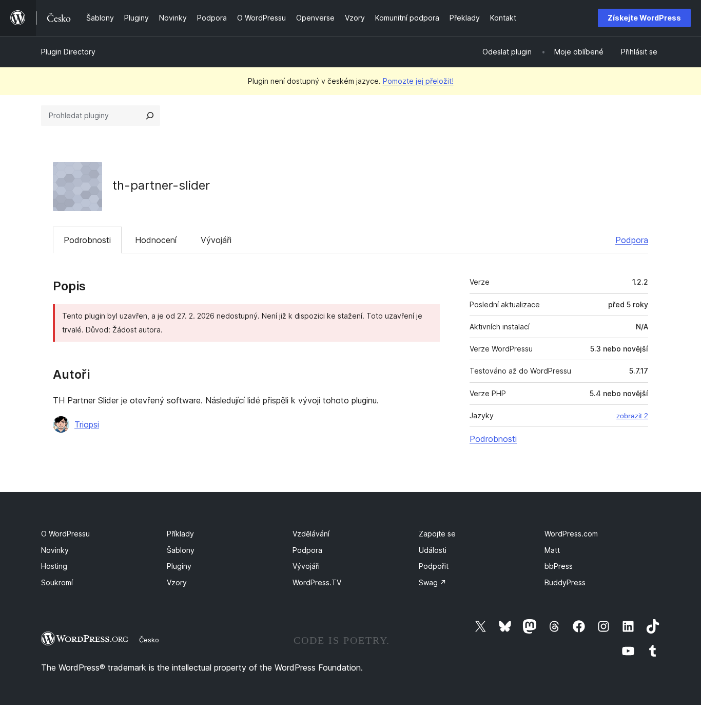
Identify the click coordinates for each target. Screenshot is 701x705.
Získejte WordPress (644, 17)
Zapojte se (437, 533)
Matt (552, 550)
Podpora (631, 240)
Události (432, 550)
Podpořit (434, 566)
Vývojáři (216, 240)
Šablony (180, 550)
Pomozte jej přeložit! (418, 81)
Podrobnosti (87, 240)
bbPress (558, 566)
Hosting (54, 566)
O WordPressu (65, 533)
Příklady (180, 533)
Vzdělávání (311, 533)
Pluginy (179, 566)
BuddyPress (565, 582)
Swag (432, 582)
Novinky (55, 550)
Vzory (177, 582)
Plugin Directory (68, 51)
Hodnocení (156, 240)
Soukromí (57, 582)
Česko (149, 640)
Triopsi (86, 424)
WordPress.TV (317, 582)
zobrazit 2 (632, 416)
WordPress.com (571, 533)
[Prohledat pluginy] (150, 115)
